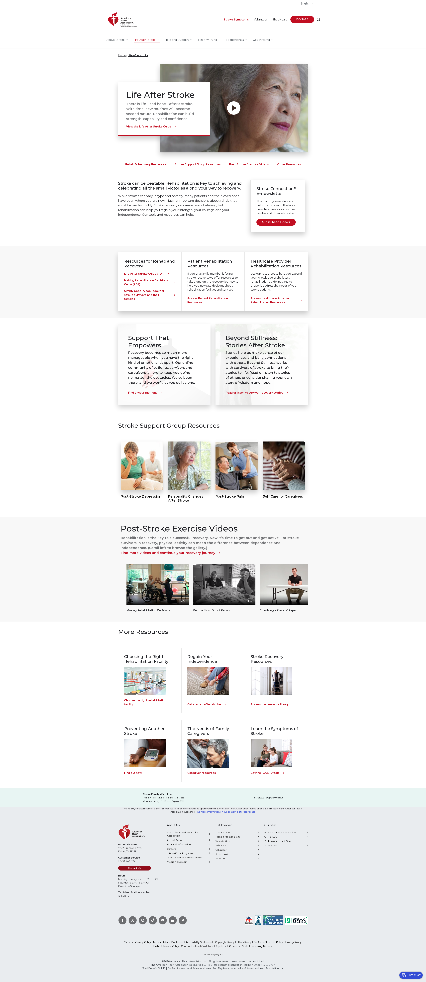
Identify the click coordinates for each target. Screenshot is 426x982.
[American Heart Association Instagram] (142, 920)
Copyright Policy (224, 942)
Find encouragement (142, 392)
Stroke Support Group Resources (198, 164)
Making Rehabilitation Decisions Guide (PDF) (146, 282)
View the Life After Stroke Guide (148, 126)
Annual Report (175, 840)
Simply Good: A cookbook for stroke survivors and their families (144, 295)
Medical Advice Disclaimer (168, 942)
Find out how (133, 772)
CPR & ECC (270, 836)
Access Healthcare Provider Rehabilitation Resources (270, 300)
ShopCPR (220, 858)
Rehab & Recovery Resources (145, 164)
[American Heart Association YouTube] (162, 920)
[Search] (318, 20)
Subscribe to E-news (276, 222)
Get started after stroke (204, 704)
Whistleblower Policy (167, 946)
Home (122, 55)
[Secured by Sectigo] (296, 920)
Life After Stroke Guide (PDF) (144, 273)
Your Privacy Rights (213, 954)
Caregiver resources (201, 772)
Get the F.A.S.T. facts (265, 772)
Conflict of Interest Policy (268, 942)
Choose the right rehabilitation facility (145, 702)
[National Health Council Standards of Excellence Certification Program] (249, 920)
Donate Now (222, 832)
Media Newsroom (177, 862)
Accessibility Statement (199, 942)
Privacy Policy (143, 942)
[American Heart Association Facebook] (122, 920)
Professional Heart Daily (277, 841)
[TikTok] (152, 920)
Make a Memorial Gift (227, 836)
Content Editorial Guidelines (197, 946)
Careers (171, 849)
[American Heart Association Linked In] (172, 920)
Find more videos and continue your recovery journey (168, 553)
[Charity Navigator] (273, 920)
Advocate (220, 845)
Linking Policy (293, 942)
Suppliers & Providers (227, 946)
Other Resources (289, 164)
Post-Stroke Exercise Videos (249, 164)
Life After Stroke (138, 55)
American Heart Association (280, 832)
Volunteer (220, 850)
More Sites (270, 845)
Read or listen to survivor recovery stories (254, 392)
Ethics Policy (243, 942)
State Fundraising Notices (257, 946)
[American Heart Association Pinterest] (182, 920)
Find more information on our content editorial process (225, 812)
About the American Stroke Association (182, 834)
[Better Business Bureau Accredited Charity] (258, 920)
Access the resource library (270, 704)
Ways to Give (222, 841)
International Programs (180, 853)
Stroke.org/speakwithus (269, 797)
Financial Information (179, 844)
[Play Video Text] (234, 108)
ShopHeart (221, 854)
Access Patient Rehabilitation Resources (207, 300)
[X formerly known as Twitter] (132, 920)
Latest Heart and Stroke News (184, 857)
